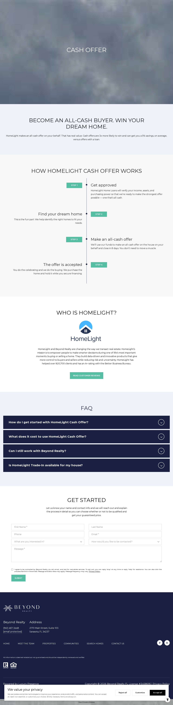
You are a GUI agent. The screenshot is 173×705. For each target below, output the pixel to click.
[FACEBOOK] (159, 643)
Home (6, 643)
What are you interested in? (29, 541)
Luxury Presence (29, 683)
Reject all (123, 693)
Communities (71, 643)
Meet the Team (26, 643)
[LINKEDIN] (167, 643)
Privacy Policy (94, 571)
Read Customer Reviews (86, 375)
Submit (18, 578)
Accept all (157, 693)
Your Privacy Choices (86, 702)
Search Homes (95, 643)
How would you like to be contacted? (112, 541)
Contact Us (118, 643)
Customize (140, 693)
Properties (49, 643)
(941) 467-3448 (11, 628)
